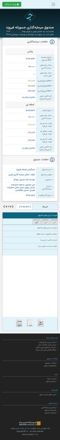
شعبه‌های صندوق (50, 365)
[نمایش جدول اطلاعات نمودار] (19, 323)
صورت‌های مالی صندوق (48, 394)
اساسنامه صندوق (50, 410)
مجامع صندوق (51, 381)
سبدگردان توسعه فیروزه (25, 169)
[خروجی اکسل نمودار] (40, 323)
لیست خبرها (51, 378)
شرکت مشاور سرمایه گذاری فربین (21, 174)
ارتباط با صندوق (50, 363)
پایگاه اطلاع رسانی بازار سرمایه (46, 350)
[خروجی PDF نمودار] (30, 323)
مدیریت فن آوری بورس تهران (46, 347)
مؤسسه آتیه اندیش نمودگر (24, 179)
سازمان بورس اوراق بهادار (47, 342)
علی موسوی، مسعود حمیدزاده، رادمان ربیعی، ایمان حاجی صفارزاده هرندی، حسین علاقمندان (21, 187)
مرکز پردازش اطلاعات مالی (47, 344)
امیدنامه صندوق (50, 412)
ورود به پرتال (10, 4)
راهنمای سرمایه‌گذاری (48, 407)
